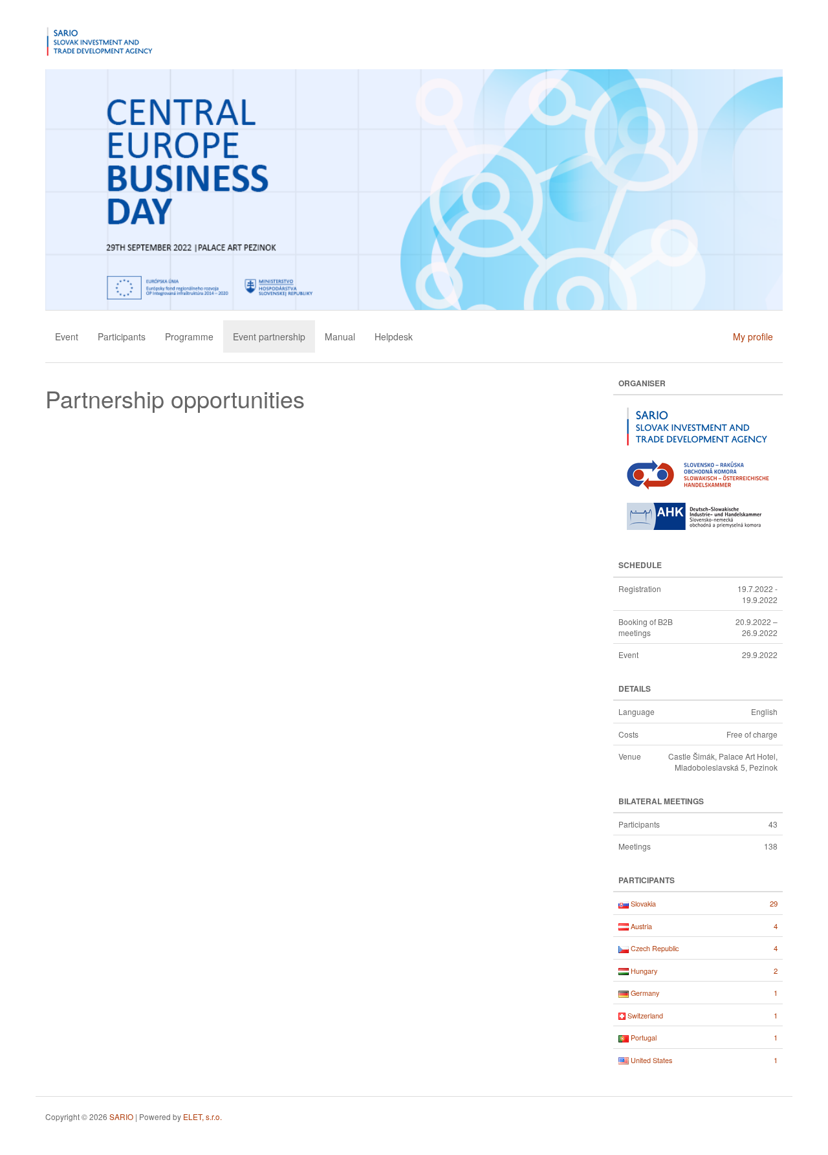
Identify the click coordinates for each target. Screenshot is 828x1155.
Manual (340, 336)
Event (66, 336)
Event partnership (269, 336)
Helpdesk (394, 336)
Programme (189, 336)
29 (774, 903)
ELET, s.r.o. (202, 1116)
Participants (122, 336)
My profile (753, 336)
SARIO (121, 1116)
